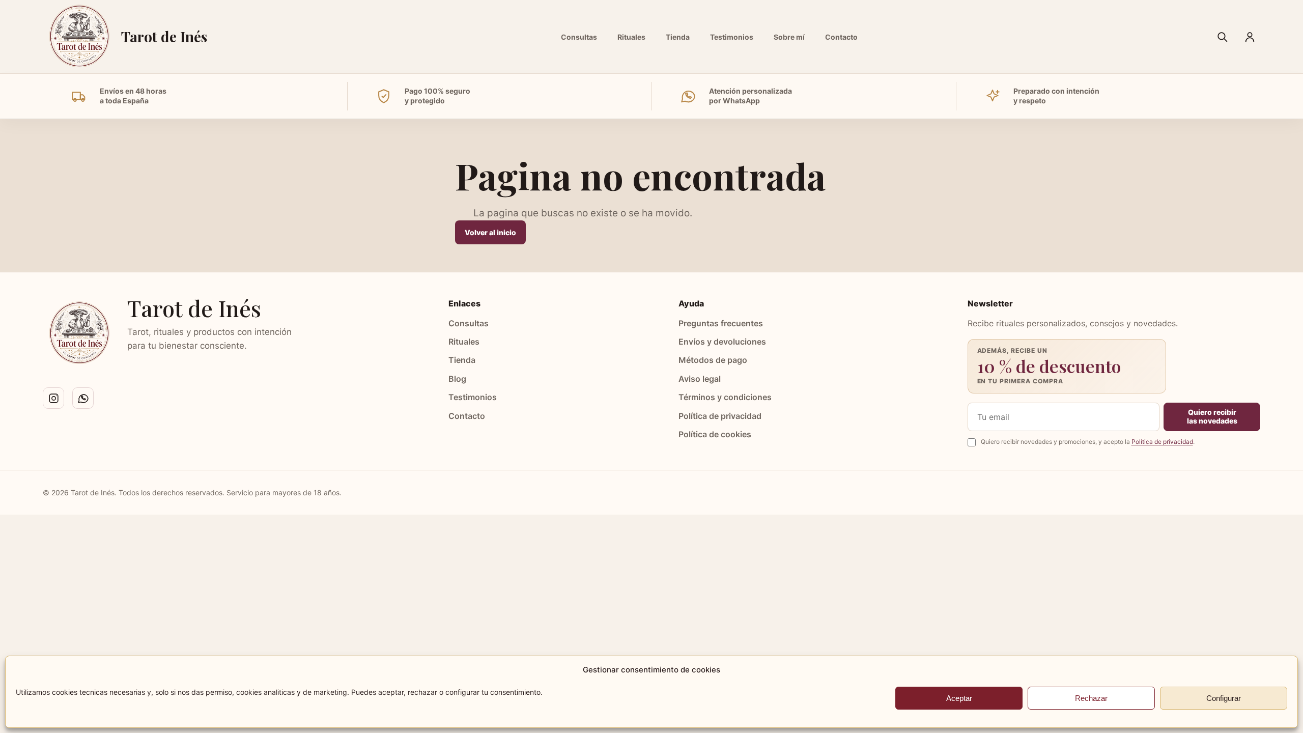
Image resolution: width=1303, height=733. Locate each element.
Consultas (579, 37)
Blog (457, 379)
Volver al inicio (490, 232)
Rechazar (1091, 698)
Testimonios (731, 37)
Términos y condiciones (725, 397)
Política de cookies (714, 434)
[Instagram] (53, 398)
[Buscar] (1222, 36)
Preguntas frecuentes (720, 323)
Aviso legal (699, 379)
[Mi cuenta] (1249, 36)
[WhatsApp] (83, 398)
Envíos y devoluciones (722, 341)
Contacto (841, 37)
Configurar (1223, 698)
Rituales (631, 37)
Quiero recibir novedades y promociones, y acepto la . (1088, 441)
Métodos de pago (712, 360)
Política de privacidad (719, 416)
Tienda (678, 37)
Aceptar (959, 698)
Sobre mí (789, 37)
